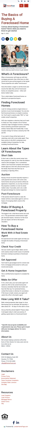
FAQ (2, 403)
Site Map (4, 384)
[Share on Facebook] (3, 39)
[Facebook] (14, 422)
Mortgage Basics (6, 399)
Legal (3, 374)
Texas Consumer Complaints (10, 380)
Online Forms (5, 401)
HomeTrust (9, 363)
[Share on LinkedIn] (11, 39)
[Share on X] (7, 39)
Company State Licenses (8, 382)
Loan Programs (6, 395)
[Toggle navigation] (26, 5)
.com (14, 363)
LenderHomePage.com (21, 426)
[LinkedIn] (17, 422)
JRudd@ (3, 363)
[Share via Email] (15, 39)
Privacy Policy (5, 376)
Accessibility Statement (8, 378)
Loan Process (5, 397)
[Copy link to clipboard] (19, 39)
